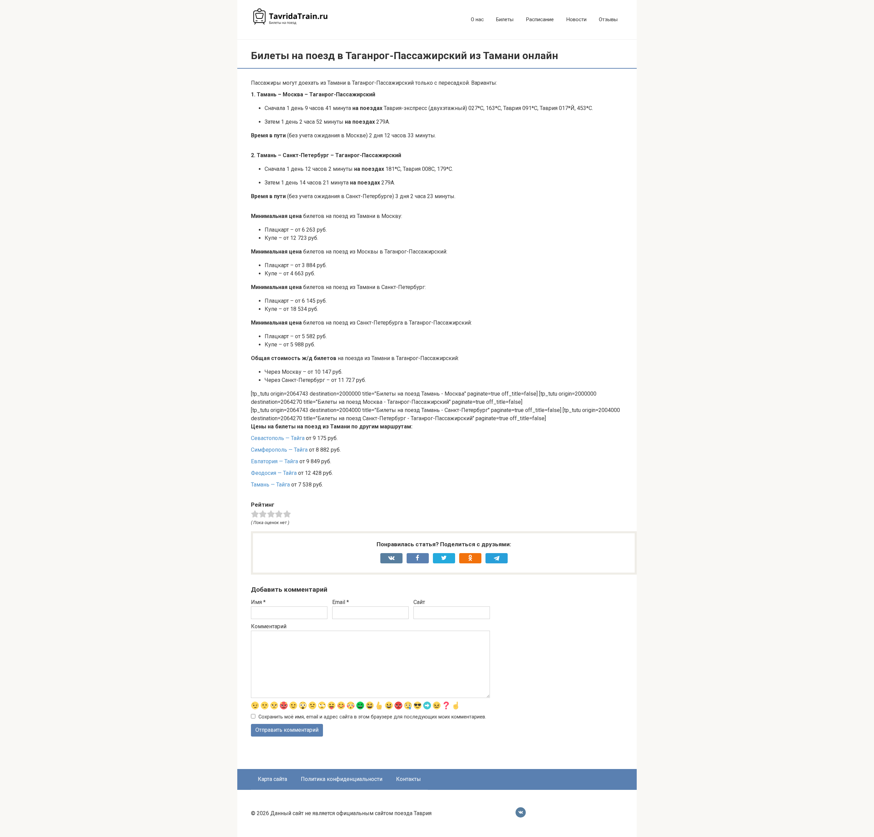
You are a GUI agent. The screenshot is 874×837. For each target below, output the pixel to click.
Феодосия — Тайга (274, 473)
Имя (258, 602)
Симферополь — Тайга (279, 450)
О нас (477, 19)
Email (340, 602)
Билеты (504, 19)
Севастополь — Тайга (278, 438)
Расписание (540, 19)
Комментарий (268, 626)
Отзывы (608, 19)
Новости (576, 19)
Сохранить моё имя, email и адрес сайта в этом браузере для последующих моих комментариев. (372, 717)
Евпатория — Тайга (274, 461)
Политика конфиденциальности (341, 779)
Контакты (408, 779)
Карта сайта (272, 779)
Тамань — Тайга (270, 484)
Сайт (419, 602)
